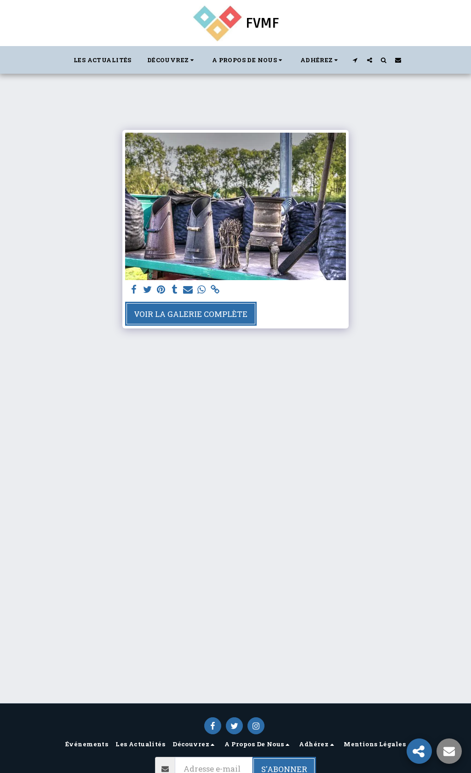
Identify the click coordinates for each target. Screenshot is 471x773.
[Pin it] (161, 290)
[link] (215, 290)
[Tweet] (147, 290)
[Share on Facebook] (133, 290)
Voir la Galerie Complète (190, 314)
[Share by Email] (188, 290)
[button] (172, 59)
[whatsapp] (201, 290)
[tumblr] (174, 290)
